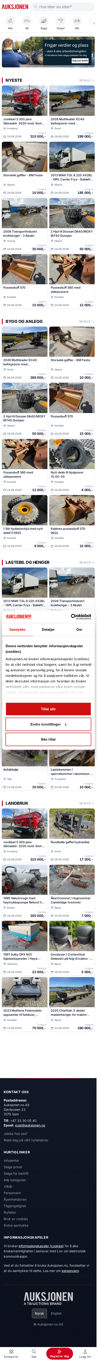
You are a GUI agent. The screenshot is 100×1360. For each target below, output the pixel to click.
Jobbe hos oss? (15, 1134)
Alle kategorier (15, 1180)
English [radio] (56, 1313)
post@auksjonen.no (30, 1125)
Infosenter (11, 1160)
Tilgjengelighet (15, 1206)
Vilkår (8, 1186)
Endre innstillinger (45, 724)
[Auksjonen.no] (15, 6)
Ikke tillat (48, 739)
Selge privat (13, 1167)
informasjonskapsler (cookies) (41, 1246)
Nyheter (10, 1212)
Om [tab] (79, 629)
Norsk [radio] (39, 1313)
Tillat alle (48, 709)
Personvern (12, 1193)
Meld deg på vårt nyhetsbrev (26, 1140)
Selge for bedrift (16, 1173)
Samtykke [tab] (17, 629)
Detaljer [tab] (48, 629)
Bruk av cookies (16, 1219)
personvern (70, 1271)
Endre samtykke (16, 1225)
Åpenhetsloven (15, 1199)
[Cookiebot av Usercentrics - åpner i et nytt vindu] (70, 617)
